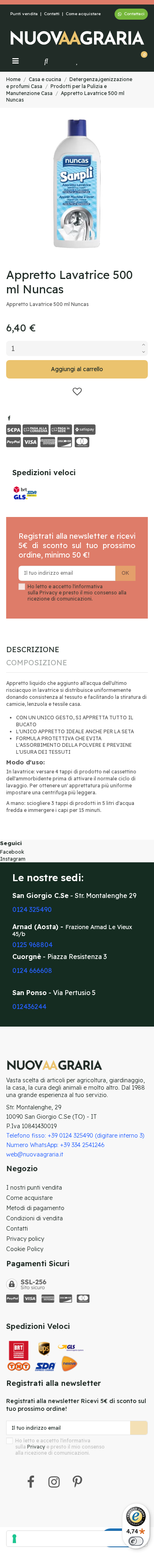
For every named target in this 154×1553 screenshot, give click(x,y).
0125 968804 (32, 945)
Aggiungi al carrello (77, 369)
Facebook (12, 852)
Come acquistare (83, 13)
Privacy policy (25, 1238)
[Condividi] (9, 418)
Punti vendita (24, 13)
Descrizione (32, 650)
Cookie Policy (25, 1249)
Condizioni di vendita (34, 1218)
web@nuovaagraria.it (34, 1154)
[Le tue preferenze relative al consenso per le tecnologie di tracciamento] (77, 1538)
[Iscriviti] (138, 1427)
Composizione (36, 663)
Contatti (52, 13)
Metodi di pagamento (35, 1208)
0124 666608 (32, 970)
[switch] (136, 1541)
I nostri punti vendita (34, 1187)
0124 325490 (32, 909)
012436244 (29, 1006)
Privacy (48, 592)
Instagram (12, 859)
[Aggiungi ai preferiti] (77, 391)
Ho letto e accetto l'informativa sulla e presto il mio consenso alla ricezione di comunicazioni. (77, 592)
